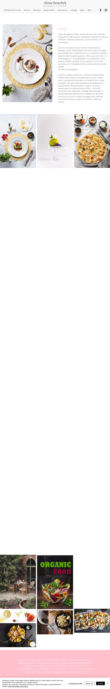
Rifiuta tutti (89, 683)
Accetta (100, 683)
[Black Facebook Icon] (100, 10)
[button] (27, 274)
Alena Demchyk (55, 3)
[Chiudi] (107, 683)
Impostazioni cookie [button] (75, 683)
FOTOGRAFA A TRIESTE (55, 6)
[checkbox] (5, 273)
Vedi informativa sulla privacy (18, 686)
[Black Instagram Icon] (106, 10)
